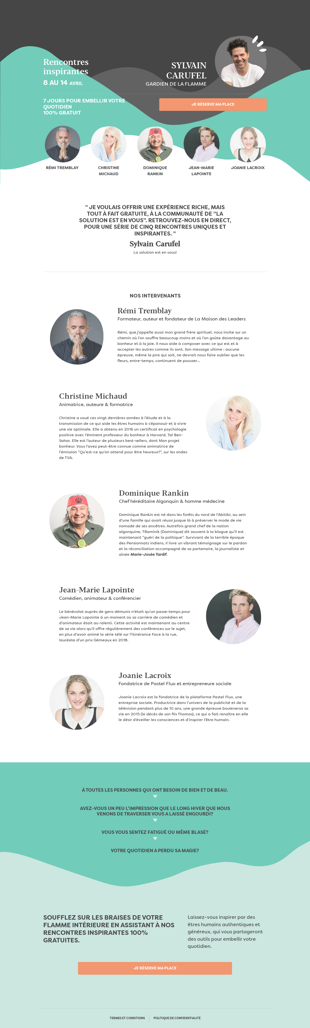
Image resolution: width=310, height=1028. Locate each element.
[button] (213, 104)
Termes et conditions (127, 1018)
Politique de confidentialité (177, 1018)
